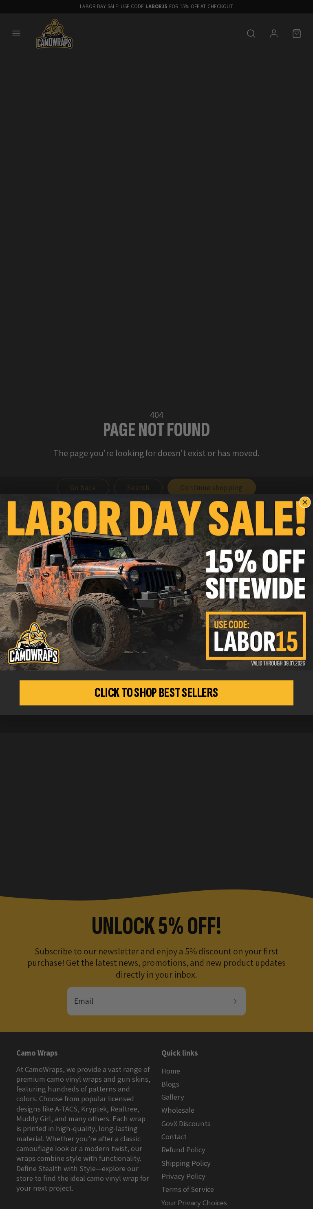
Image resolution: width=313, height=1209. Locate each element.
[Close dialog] (305, 502)
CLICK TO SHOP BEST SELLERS (156, 692)
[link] (156, 582)
